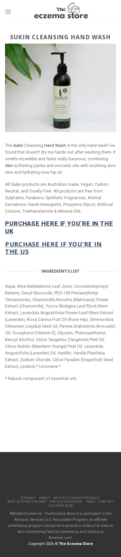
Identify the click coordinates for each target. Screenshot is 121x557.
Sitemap (28, 498)
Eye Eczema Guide (66, 501)
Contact (106, 501)
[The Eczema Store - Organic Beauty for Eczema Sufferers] (61, 11)
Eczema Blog (61, 505)
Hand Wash (55, 145)
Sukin (18, 145)
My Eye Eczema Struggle (76, 498)
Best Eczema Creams (27, 501)
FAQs (90, 501)
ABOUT (44, 498)
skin (9, 165)
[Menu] (8, 12)
